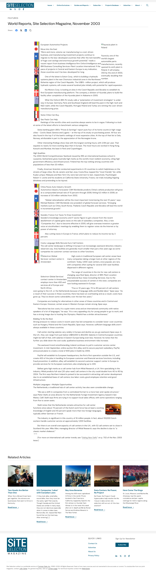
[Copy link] (30, 30)
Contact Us (92, 543)
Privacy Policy (93, 555)
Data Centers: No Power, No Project (105, 491)
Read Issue (12, 507)
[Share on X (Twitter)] (21, 30)
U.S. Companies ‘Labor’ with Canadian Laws (47, 491)
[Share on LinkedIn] (25, 30)
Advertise (126, 5)
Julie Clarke (23, 569)
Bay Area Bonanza (73, 490)
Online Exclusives (63, 5)
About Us (92, 551)
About (137, 5)
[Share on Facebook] (16, 30)
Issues (50, 5)
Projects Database (112, 5)
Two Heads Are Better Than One (18, 491)
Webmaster (86, 569)
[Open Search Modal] (147, 5)
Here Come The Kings (133, 490)
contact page (52, 569)
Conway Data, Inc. (44, 566)
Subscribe (97, 5)
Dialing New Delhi (89, 437)
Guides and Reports (81, 5)
